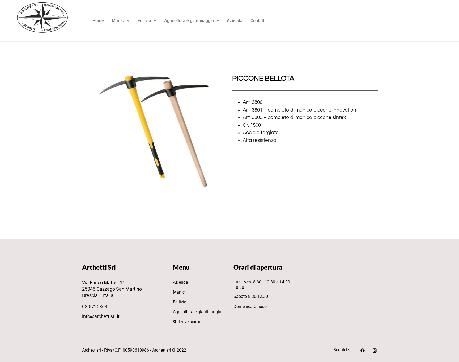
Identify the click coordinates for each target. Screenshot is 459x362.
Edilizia (144, 20)
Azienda (235, 20)
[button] (121, 21)
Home (98, 20)
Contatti (257, 20)
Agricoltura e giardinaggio (189, 20)
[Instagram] (375, 350)
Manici (118, 20)
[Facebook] (362, 350)
